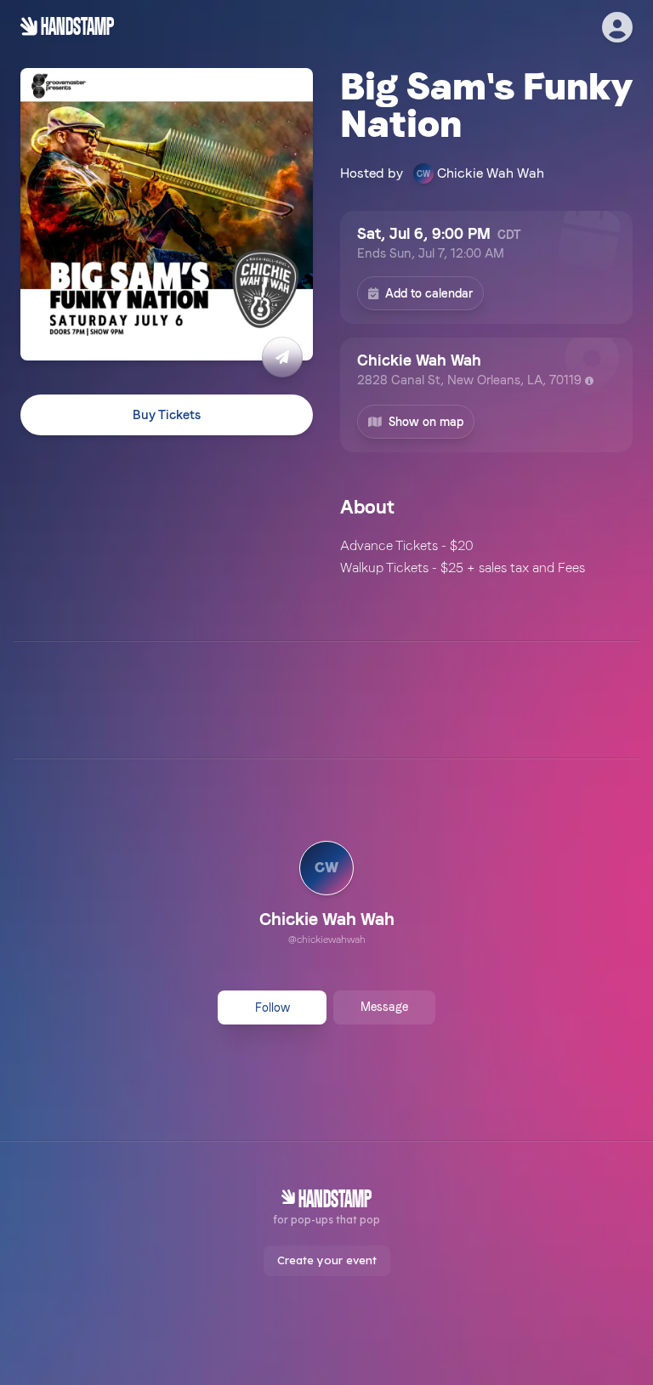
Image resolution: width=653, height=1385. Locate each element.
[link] (327, 895)
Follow (272, 1007)
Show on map (426, 422)
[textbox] (486, 557)
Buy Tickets (167, 415)
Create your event (327, 1260)
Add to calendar (429, 293)
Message (384, 1006)
